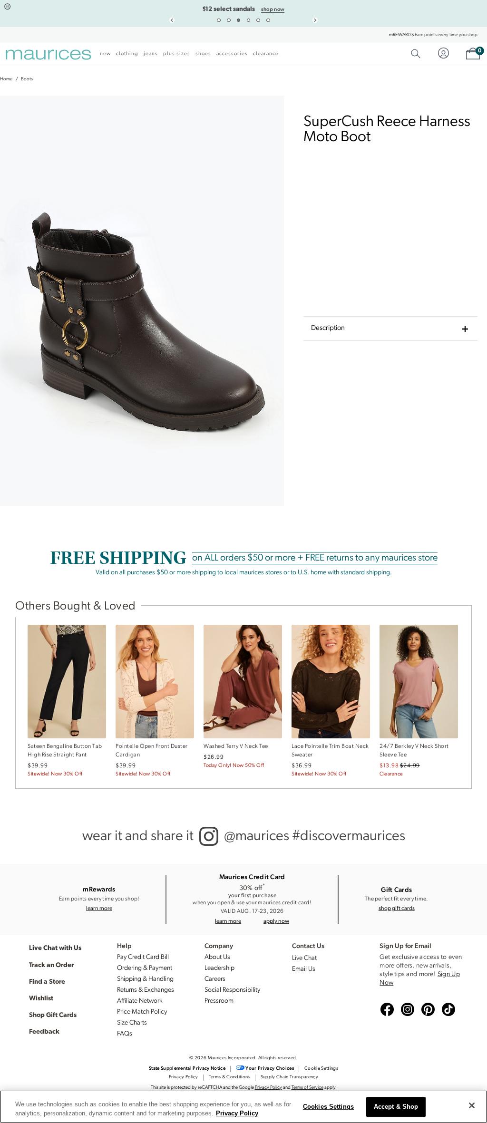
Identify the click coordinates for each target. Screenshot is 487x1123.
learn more (99, 907)
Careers (215, 979)
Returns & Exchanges (145, 990)
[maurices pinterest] (426, 1010)
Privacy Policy (183, 1077)
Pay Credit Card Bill (143, 957)
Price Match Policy (142, 1012)
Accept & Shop (396, 1107)
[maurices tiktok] (447, 1010)
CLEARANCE (266, 54)
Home (6, 79)
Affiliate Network (140, 1001)
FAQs (124, 1033)
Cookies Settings (328, 1107)
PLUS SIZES (176, 54)
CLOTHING (127, 54)
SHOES (203, 54)
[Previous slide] (172, 20)
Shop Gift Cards (53, 1014)
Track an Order (51, 964)
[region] (243, 1106)
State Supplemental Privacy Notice (187, 1068)
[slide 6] (268, 20)
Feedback (44, 1030)
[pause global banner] (7, 7)
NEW (105, 54)
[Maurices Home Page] (48, 56)
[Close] (471, 1105)
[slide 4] (249, 20)
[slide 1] (219, 20)
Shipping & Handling (145, 979)
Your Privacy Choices (269, 1068)
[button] (276, 921)
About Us (217, 957)
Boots (27, 79)
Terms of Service (307, 1087)
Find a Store (47, 981)
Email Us (303, 969)
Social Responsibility (232, 990)
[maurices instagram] (406, 1010)
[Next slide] (315, 20)
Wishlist (41, 997)
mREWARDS (401, 35)
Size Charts (132, 1022)
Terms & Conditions (229, 1077)
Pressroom (219, 1001)
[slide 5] (258, 20)
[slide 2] (229, 20)
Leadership (219, 968)
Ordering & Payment (144, 968)
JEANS (151, 54)
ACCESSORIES (232, 54)
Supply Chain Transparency (289, 1077)
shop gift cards (397, 907)
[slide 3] (239, 20)
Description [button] (328, 328)
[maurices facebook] (386, 1010)
